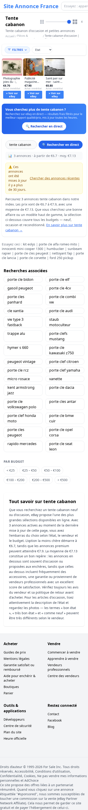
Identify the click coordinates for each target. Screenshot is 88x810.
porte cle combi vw (62, 299)
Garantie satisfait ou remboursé (19, 667)
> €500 (62, 480)
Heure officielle (15, 738)
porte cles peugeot (15, 432)
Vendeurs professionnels (59, 667)
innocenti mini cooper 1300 (22, 249)
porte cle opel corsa (61, 432)
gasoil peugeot (20, 288)
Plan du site (12, 732)
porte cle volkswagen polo (21, 404)
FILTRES (17, 50)
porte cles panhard (15, 299)
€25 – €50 (29, 470)
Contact (53, 714)
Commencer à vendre (64, 652)
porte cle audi (61, 310)
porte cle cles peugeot (31, 253)
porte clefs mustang (58, 336)
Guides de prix (15, 652)
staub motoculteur (60, 322)
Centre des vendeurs (63, 676)
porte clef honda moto (21, 418)
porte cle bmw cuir (61, 418)
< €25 (11, 470)
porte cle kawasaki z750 (61, 350)
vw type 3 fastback (15, 322)
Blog (51, 726)
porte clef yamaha (64, 370)
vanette (55, 378)
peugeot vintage (21, 361)
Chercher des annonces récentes (55, 178)
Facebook (55, 720)
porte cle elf (59, 279)
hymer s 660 (17, 347)
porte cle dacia (61, 387)
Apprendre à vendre (63, 658)
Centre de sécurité (18, 726)
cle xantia (15, 310)
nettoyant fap (62, 253)
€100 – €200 (15, 480)
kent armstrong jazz (21, 390)
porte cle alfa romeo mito (58, 244)
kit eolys (29, 244)
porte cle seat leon (60, 446)
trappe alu (16, 333)
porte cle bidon (20, 279)
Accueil (9, 36)
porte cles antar (62, 401)
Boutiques (11, 687)
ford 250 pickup (61, 258)
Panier (8, 693)
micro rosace (18, 378)
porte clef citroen (64, 361)
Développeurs (14, 719)
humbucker (55, 249)
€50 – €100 (52, 470)
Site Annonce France (31, 6)
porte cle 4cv (60, 288)
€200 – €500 (41, 480)
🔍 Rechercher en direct (60, 144)
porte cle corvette (33, 258)
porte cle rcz (18, 370)
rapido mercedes (22, 443)
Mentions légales (17, 658)
